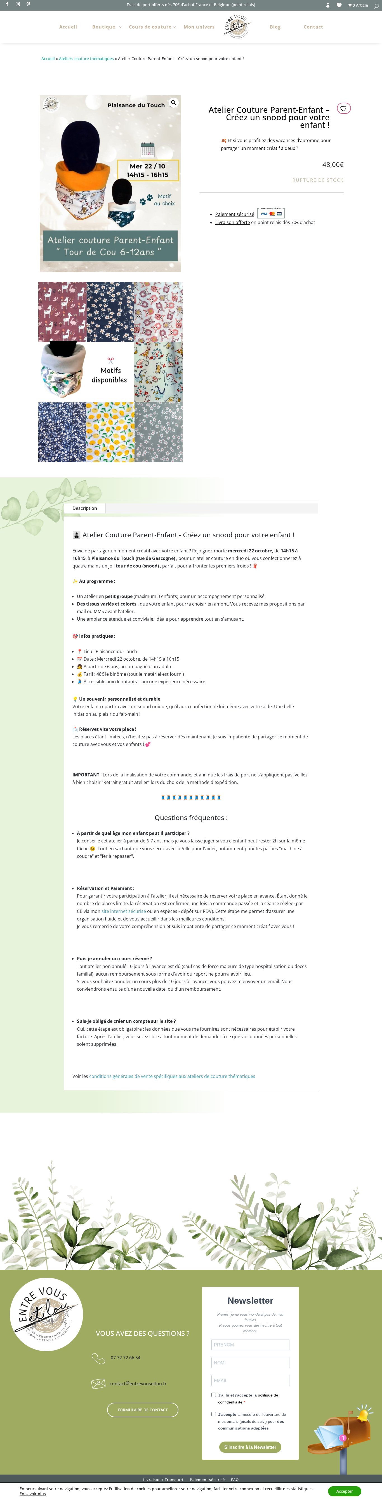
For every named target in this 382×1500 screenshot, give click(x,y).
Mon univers (199, 27)
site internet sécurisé (124, 911)
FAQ (235, 1481)
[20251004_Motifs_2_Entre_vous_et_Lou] (110, 460)
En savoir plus (33, 1493)
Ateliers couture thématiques (86, 58)
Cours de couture (150, 27)
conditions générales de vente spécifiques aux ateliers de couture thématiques (172, 1076)
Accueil (68, 27)
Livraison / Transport (163, 1481)
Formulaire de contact (143, 1409)
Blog (275, 27)
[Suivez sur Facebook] (7, 4)
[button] (174, 103)
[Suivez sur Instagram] (17, 4)
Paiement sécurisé (207, 1481)
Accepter (344, 1491)
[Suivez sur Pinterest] (28, 4)
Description (84, 508)
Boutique (103, 27)
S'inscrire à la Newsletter (250, 1447)
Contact (313, 27)
